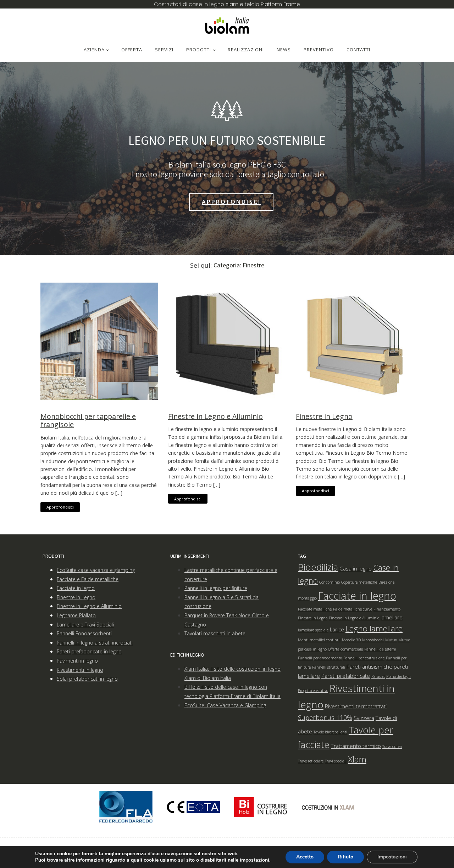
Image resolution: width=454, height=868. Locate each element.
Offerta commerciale (345, 649)
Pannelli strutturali (328, 667)
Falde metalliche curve (352, 609)
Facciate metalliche (315, 609)
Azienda (94, 49)
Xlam (357, 759)
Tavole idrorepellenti (330, 732)
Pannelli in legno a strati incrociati (95, 642)
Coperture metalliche (359, 582)
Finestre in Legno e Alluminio (215, 416)
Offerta (131, 49)
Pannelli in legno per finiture (215, 588)
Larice (337, 629)
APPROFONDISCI (231, 202)
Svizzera (364, 717)
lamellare (392, 617)
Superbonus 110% (325, 717)
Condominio (329, 582)
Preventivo (319, 49)
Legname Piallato (76, 615)
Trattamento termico (356, 745)
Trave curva (392, 746)
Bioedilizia (318, 567)
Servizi (164, 49)
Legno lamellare (374, 628)
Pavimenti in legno (77, 660)
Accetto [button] (305, 856)
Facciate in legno (76, 588)
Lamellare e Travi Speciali (85, 624)
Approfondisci (60, 507)
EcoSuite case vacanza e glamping (96, 570)
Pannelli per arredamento (320, 658)
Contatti (358, 49)
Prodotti (198, 49)
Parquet (378, 676)
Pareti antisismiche (369, 666)
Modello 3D (351, 639)
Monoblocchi (373, 639)
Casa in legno (355, 568)
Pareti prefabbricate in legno (89, 651)
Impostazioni (392, 856)
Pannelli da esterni (380, 649)
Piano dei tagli (398, 676)
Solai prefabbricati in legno (87, 678)
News (284, 49)
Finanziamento (386, 609)
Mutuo (391, 639)
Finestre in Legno (324, 416)
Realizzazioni (246, 49)
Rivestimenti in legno (80, 669)
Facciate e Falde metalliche (87, 579)
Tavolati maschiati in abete (214, 633)
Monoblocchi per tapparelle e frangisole (88, 420)
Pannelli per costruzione (363, 658)
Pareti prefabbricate (345, 675)
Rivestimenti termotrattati (356, 706)
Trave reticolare (310, 761)
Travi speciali (336, 761)
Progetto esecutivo (313, 690)
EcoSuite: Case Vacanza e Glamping (225, 705)
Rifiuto (345, 856)
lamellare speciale (313, 630)
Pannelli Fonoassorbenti (84, 633)
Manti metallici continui (319, 639)
